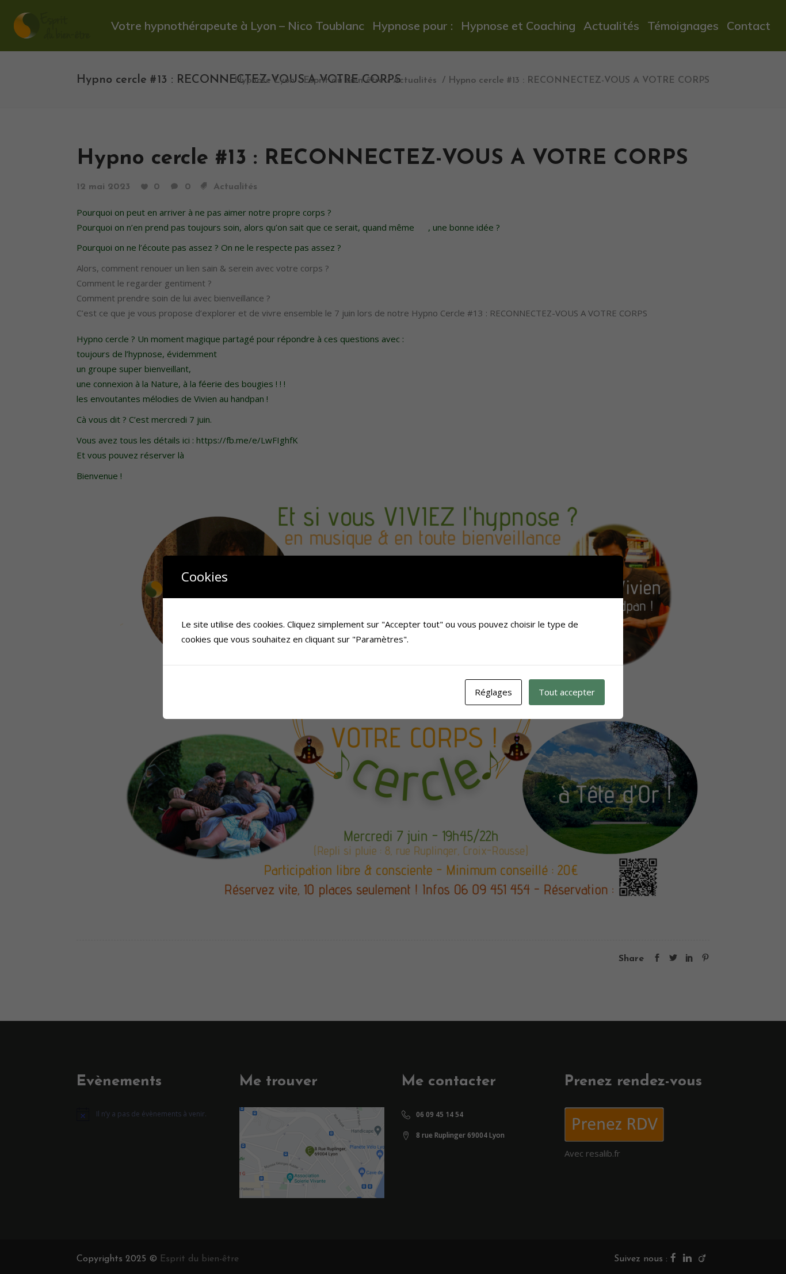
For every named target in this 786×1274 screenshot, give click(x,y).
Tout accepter (567, 692)
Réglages (493, 692)
